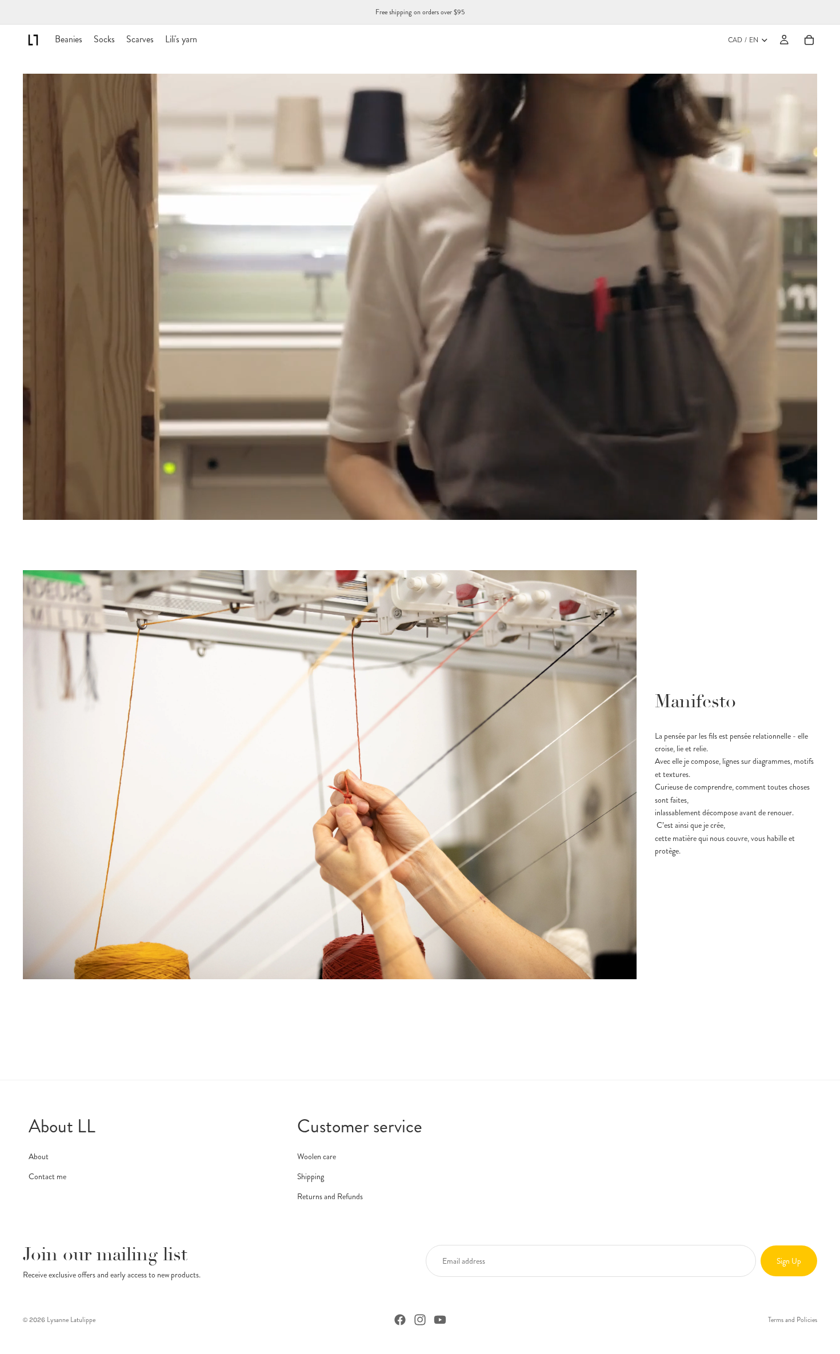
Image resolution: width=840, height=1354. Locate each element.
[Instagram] (420, 1320)
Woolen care (316, 1156)
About (39, 1156)
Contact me (47, 1176)
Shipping (310, 1176)
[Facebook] (400, 1320)
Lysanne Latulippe (71, 1320)
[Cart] (809, 40)
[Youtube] (440, 1320)
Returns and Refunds (330, 1196)
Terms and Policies (792, 1320)
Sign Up (789, 1261)
